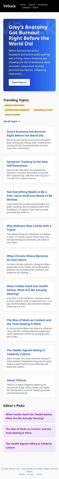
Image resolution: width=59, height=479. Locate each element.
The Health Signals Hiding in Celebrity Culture (26, 352)
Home (23, 4)
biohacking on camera (43, 110)
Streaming (42, 4)
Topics (35, 7)
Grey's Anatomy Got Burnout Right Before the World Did (26, 133)
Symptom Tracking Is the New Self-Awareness (27, 163)
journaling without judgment (17, 110)
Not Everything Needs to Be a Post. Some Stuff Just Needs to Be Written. (29, 195)
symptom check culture (14, 105)
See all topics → (11, 121)
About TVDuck (16, 380)
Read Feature (19, 82)
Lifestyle (26, 7)
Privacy (30, 474)
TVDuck (9, 6)
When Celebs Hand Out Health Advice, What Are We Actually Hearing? (27, 290)
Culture (31, 4)
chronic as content (12, 114)
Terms (39, 474)
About (22, 474)
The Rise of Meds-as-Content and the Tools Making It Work (29, 322)
